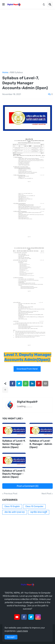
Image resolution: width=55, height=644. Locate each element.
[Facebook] (12, 383)
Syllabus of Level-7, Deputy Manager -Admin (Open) (13, 474)
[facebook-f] (24, 617)
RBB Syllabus (16, 72)
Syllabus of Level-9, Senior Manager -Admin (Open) (13, 444)
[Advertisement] (27, 40)
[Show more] (5, 390)
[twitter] (31, 617)
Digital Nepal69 (27, 401)
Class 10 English (12, 506)
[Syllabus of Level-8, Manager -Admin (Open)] (41, 430)
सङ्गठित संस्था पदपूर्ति (38, 512)
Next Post (46, 494)
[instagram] (38, 617)
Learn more (22, 631)
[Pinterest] (39, 383)
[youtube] (17, 617)
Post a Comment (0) (27, 486)
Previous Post (10, 494)
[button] (3, 4)
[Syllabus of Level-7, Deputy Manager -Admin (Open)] (14, 460)
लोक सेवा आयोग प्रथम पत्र (14, 512)
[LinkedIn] (32, 383)
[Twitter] (19, 383)
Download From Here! (27, 369)
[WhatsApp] (26, 383)
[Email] (45, 383)
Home (5, 72)
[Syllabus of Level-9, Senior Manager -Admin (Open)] (14, 430)
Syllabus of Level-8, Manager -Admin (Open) (40, 444)
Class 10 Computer (34, 506)
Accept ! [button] (11, 637)
